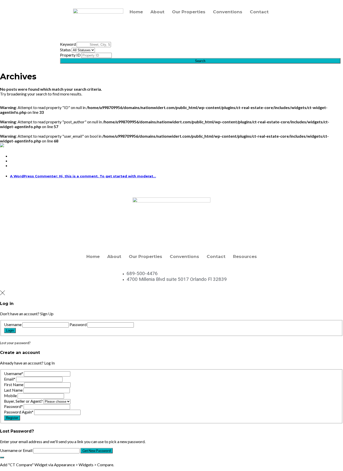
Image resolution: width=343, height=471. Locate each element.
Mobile (10, 395)
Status (65, 49)
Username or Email (16, 450)
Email (9, 379)
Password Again (18, 411)
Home (136, 11)
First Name (13, 384)
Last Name (13, 390)
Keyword (68, 44)
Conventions (227, 11)
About (157, 11)
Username (13, 324)
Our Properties (188, 11)
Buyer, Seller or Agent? (23, 401)
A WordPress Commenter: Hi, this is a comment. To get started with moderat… (83, 176)
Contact (259, 11)
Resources (245, 256)
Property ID (70, 55)
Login (10, 330)
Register (12, 418)
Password (78, 324)
